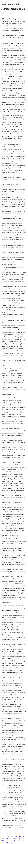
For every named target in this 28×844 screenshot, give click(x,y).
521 (23, 840)
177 (22, 833)
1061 (11, 838)
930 (3, 840)
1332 (15, 840)
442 (23, 838)
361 (15, 835)
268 (19, 835)
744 (20, 836)
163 (16, 836)
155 (11, 833)
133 (3, 833)
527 (19, 838)
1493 (11, 842)
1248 (15, 833)
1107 (11, 840)
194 (11, 835)
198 (19, 840)
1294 (7, 835)
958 (3, 835)
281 (7, 838)
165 (22, 835)
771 (7, 842)
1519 (3, 836)
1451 (8, 836)
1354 (15, 838)
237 (3, 842)
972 (7, 840)
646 (7, 833)
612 (19, 833)
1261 (24, 836)
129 (3, 838)
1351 (12, 836)
